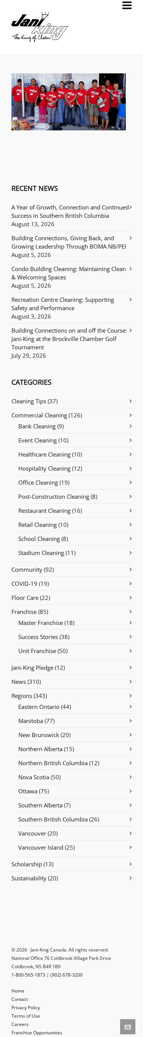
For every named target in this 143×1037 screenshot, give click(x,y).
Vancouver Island (40, 847)
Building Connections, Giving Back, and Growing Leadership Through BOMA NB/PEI (68, 242)
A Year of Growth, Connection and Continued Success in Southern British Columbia (70, 211)
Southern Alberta (40, 805)
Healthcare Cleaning (44, 454)
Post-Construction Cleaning (53, 496)
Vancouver (32, 833)
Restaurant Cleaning (44, 510)
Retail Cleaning (37, 524)
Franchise (24, 611)
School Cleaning (39, 538)
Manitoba (30, 721)
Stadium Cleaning (41, 553)
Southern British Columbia (53, 819)
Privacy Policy (25, 1007)
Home (17, 991)
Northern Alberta (40, 749)
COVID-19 (24, 583)
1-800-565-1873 (28, 975)
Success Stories (38, 637)
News (18, 681)
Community (26, 569)
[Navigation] (127, 5)
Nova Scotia (33, 777)
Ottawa (27, 791)
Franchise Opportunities (36, 1032)
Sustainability (29, 878)
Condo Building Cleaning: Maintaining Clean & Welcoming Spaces (68, 273)
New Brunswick (38, 735)
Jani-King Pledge (32, 667)
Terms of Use (25, 1016)
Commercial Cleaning (39, 415)
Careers (20, 1024)
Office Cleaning (38, 482)
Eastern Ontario (38, 706)
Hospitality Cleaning (44, 468)
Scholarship (26, 864)
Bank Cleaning (37, 426)
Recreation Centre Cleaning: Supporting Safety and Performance (62, 304)
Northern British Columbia (53, 763)
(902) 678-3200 (66, 975)
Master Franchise (40, 622)
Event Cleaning (37, 440)
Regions (21, 695)
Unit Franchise (37, 651)
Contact (19, 999)
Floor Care (25, 597)
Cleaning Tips (28, 401)
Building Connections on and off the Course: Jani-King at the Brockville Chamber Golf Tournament (69, 339)
